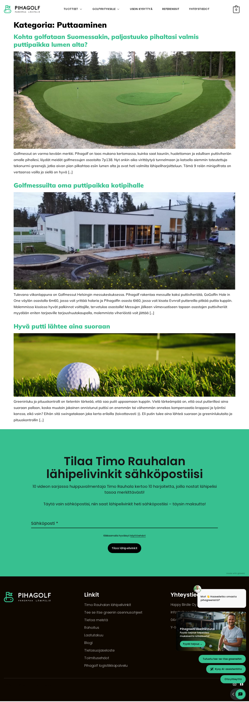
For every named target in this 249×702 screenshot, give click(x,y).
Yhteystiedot (199, 9)
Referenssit (170, 9)
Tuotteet (71, 9)
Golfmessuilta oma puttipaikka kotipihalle (79, 185)
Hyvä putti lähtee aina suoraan (62, 326)
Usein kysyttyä (141, 9)
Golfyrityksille (104, 9)
